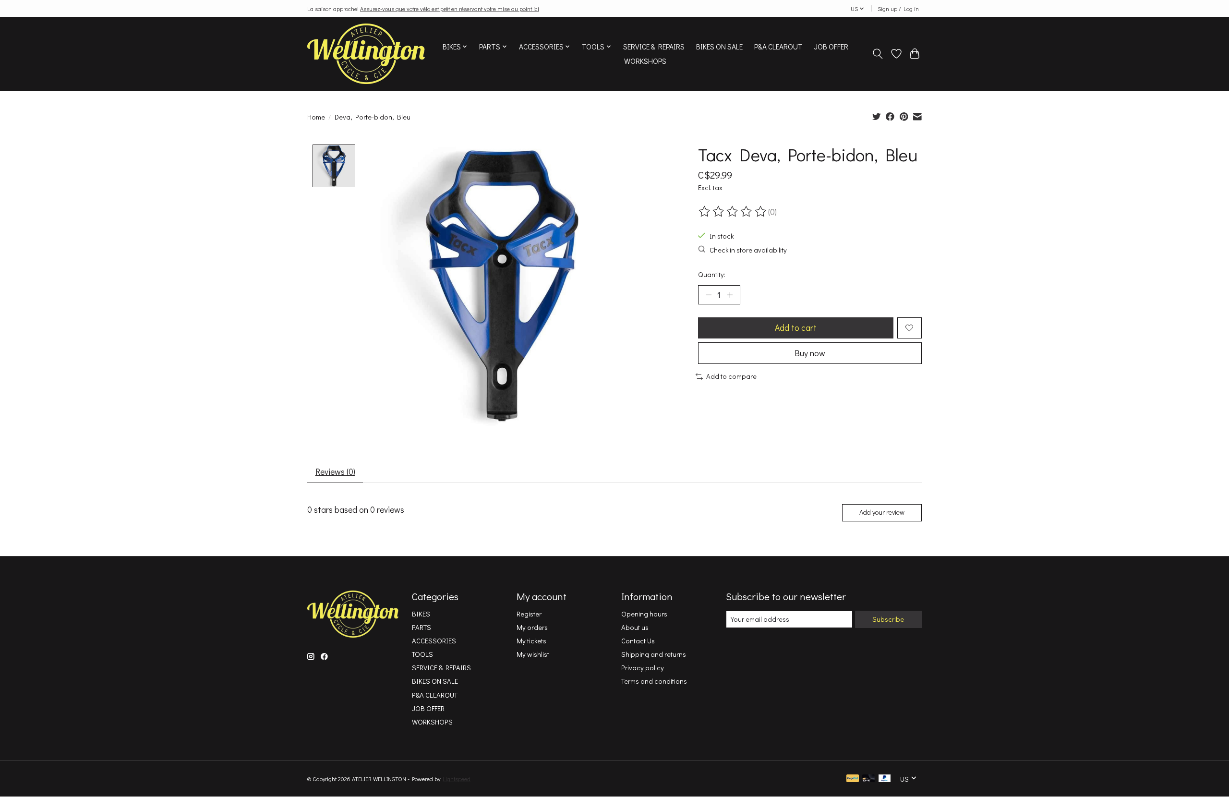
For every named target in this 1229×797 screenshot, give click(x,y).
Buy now (810, 353)
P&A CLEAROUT (778, 46)
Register (529, 613)
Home (316, 116)
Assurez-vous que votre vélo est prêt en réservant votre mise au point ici (449, 8)
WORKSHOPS (645, 61)
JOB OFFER (831, 46)
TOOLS (422, 654)
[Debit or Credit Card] (868, 779)
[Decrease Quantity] (708, 295)
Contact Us (638, 640)
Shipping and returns (653, 654)
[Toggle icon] (878, 53)
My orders (532, 627)
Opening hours (644, 613)
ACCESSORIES (434, 640)
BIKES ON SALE (719, 46)
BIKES (421, 613)
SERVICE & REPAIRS (654, 46)
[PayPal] (852, 779)
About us (635, 627)
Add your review (881, 512)
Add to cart (796, 327)
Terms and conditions (654, 681)
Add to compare (731, 376)
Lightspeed (456, 779)
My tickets (531, 640)
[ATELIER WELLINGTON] (366, 53)
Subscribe (888, 619)
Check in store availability (748, 249)
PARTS (421, 627)
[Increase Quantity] (729, 295)
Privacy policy (642, 667)
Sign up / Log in (898, 8)
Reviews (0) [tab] (335, 471)
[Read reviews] (733, 211)
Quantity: (711, 274)
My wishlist (533, 654)
